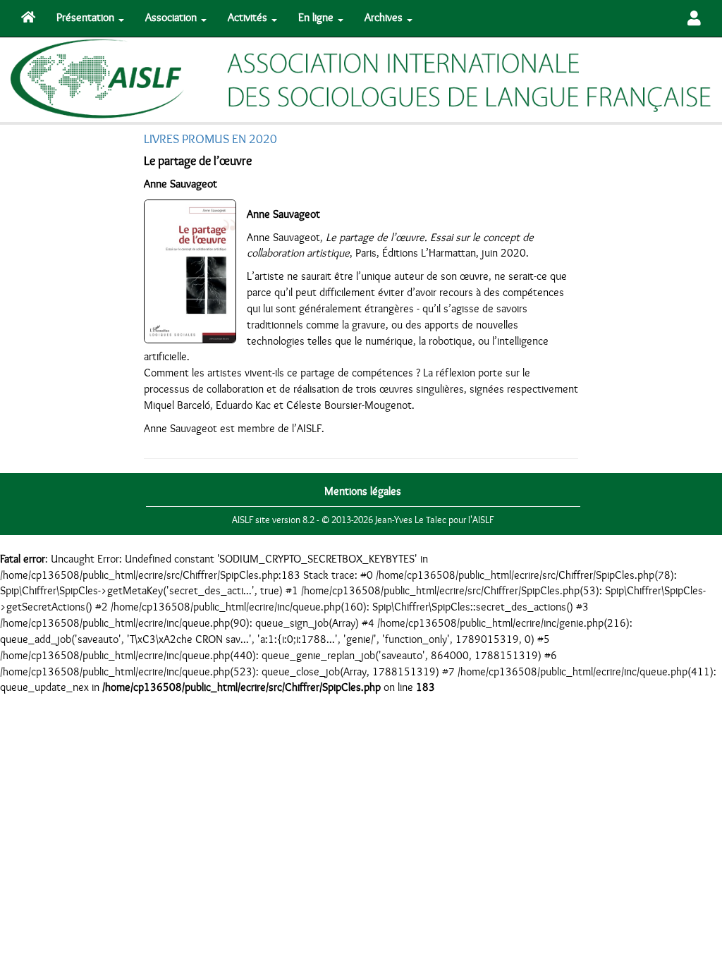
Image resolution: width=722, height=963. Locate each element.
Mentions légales (362, 491)
